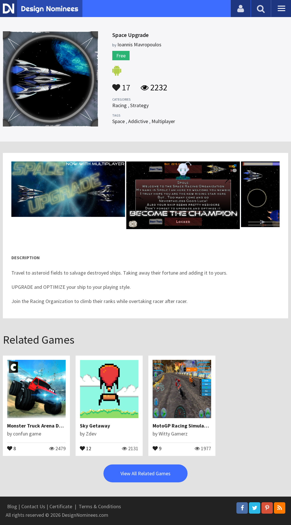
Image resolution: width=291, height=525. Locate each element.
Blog (12, 506)
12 (88, 448)
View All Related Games (145, 473)
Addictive (138, 121)
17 (125, 85)
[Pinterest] (267, 508)
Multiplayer (163, 121)
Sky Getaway (95, 425)
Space (118, 121)
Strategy (139, 105)
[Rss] (279, 508)
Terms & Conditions (100, 506)
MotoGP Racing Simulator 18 (185, 425)
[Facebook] (242, 508)
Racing (119, 105)
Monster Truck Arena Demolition (44, 425)
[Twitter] (254, 508)
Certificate (60, 506)
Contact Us (33, 506)
